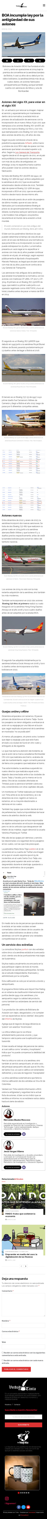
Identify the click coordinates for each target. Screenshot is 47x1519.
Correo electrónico (11, 1331)
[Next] (25, 1266)
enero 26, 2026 (11, 1219)
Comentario (8, 1291)
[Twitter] (23, 1507)
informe (8, 1019)
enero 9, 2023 (7, 29)
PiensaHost (24, 1515)
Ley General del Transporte (27, 152)
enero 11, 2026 (11, 1260)
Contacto (17, 1404)
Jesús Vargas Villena (14, 1151)
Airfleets (28, 143)
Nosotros (8, 1404)
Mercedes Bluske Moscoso (17, 1120)
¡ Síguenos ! (10, 1503)
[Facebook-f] (19, 1507)
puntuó (25, 949)
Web (4, 1342)
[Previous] (21, 1266)
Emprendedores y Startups (16, 1251)
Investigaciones (12, 1211)
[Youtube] (28, 1507)
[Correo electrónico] (24, 1134)
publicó (32, 849)
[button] (19, 1493)
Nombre (6, 1321)
